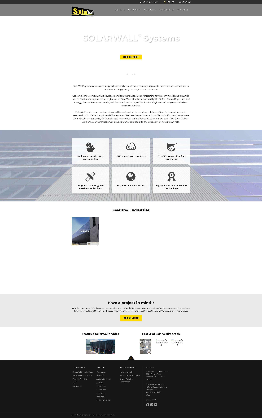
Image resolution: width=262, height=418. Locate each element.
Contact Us (184, 2)
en (165, 2)
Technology (134, 10)
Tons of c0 (107, 271)
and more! (177, 231)
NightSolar (77, 386)
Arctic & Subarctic (103, 379)
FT (83, 271)
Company (119, 10)
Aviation (99, 383)
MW (131, 271)
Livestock (100, 375)
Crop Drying (101, 372)
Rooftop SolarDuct (81, 379)
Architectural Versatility (130, 375)
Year (154, 271)
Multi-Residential (146, 231)
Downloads (182, 10)
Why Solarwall (165, 10)
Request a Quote (131, 57)
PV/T (75, 383)
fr (173, 2)
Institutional (116, 231)
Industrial (85, 231)
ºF (178, 271)
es (169, 2)
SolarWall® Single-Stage (83, 372)
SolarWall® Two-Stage (82, 375)
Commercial (101, 386)
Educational (101, 390)
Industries (149, 10)
